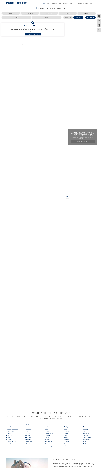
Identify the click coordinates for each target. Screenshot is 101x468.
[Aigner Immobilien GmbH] (16, 3)
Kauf (16, 17)
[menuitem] (43, 3)
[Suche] (93, 3)
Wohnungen (30, 13)
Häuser (11, 13)
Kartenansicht (78, 17)
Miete (46, 17)
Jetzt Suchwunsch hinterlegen (33, 34)
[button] (99, 16)
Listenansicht (68, 17)
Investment (86, 13)
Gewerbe (68, 13)
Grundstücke (49, 13)
